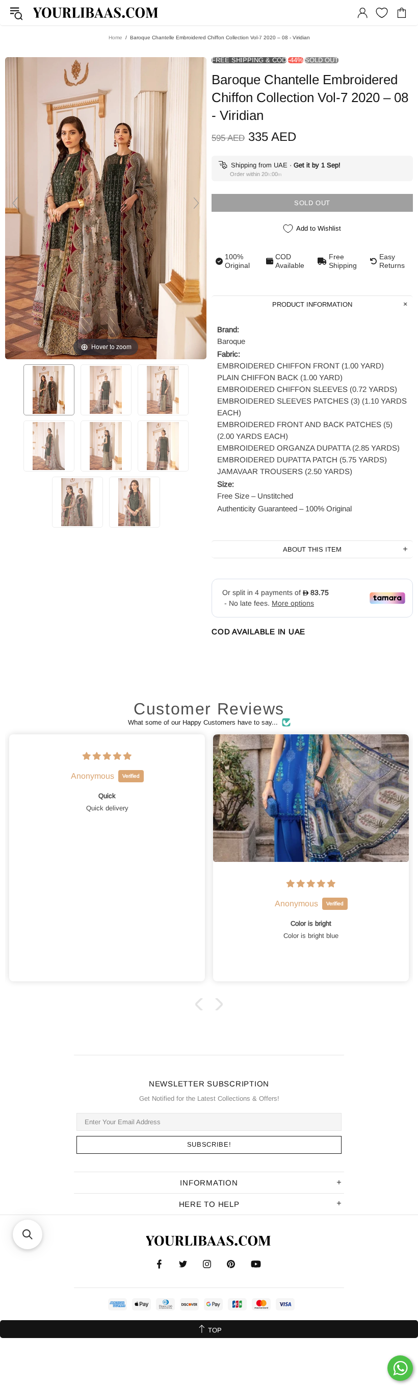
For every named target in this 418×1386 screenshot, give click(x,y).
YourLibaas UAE (96, 12)
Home (115, 37)
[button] (201, 1004)
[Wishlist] (381, 12)
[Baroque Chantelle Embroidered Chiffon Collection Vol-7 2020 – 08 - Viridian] (48, 389)
